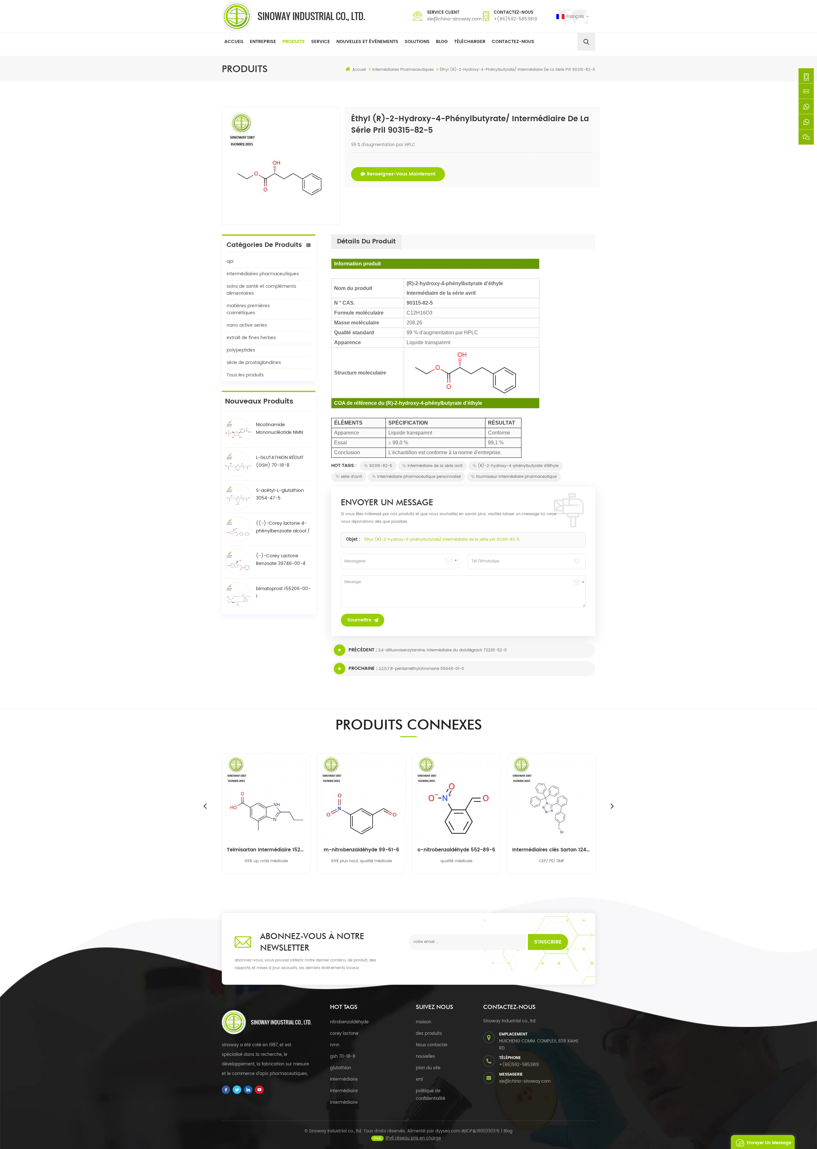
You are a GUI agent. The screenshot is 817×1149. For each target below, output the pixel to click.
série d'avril (351, 477)
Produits (293, 41)
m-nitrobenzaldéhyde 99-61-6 (361, 850)
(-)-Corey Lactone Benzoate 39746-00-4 (280, 559)
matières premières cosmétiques (248, 309)
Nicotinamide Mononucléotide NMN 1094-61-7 (279, 428)
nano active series (247, 325)
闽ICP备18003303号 (480, 1131)
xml (419, 1079)
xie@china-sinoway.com (454, 19)
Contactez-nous (513, 41)
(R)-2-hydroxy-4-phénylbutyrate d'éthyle (518, 466)
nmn (334, 1045)
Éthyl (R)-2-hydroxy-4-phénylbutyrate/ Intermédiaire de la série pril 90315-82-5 (442, 540)
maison (423, 1022)
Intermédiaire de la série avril (435, 466)
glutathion (340, 1068)
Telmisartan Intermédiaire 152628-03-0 (266, 850)
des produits (429, 1033)
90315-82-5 (380, 466)
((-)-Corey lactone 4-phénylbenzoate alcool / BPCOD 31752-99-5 (283, 527)
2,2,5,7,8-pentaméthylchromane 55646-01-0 (421, 669)
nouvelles (425, 1056)
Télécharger (469, 41)
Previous (204, 805)
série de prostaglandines (254, 362)
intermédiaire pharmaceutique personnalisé (419, 477)
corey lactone (344, 1033)
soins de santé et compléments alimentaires (261, 290)
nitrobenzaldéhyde (349, 1022)
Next (612, 805)
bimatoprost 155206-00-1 (283, 592)
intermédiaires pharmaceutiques (263, 274)
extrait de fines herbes (251, 337)
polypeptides (241, 350)
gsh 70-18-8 (342, 1056)
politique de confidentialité (430, 1095)
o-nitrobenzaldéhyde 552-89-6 (456, 850)
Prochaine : (363, 668)
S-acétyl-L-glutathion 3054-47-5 (280, 494)
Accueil (234, 41)
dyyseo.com (447, 1131)
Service (320, 41)
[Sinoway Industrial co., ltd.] (293, 16)
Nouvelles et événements (367, 41)
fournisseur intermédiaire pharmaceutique (516, 477)
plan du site (428, 1068)
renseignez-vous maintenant (401, 174)
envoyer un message (769, 1143)
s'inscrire (548, 942)
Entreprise (263, 41)
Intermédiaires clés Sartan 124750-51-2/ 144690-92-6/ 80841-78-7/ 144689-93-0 (551, 850)
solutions (417, 41)
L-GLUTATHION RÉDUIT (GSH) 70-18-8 (280, 461)
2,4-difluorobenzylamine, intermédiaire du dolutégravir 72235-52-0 (442, 650)
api (230, 261)
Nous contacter (432, 1045)
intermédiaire (344, 1079)
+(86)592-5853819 (515, 19)
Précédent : (363, 650)
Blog (442, 41)
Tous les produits (245, 375)
